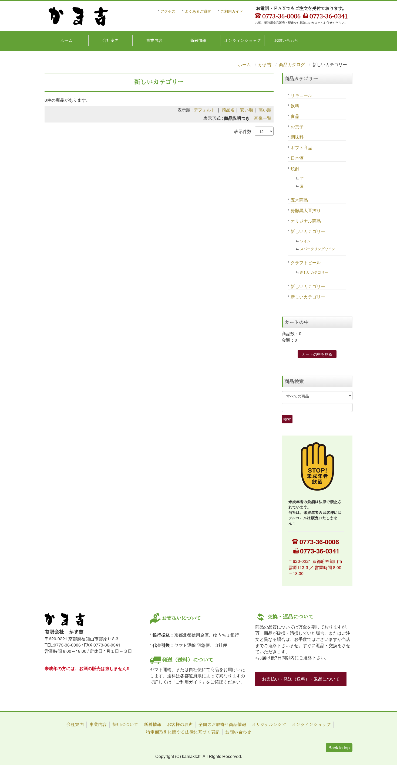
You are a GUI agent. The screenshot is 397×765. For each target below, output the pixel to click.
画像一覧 (262, 118)
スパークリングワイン (317, 248)
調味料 (297, 137)
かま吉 (264, 64)
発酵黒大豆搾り (306, 210)
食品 (295, 116)
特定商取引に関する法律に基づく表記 (183, 732)
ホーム (66, 40)
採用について (125, 724)
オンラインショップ (242, 40)
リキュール (301, 95)
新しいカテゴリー (308, 231)
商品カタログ (292, 64)
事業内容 (154, 40)
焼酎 (295, 168)
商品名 (228, 110)
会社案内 (110, 40)
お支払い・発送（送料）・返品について (301, 679)
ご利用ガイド (231, 11)
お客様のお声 (180, 724)
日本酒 (297, 158)
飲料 (295, 106)
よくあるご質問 (198, 11)
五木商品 (299, 200)
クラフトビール (306, 262)
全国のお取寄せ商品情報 (222, 724)
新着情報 (198, 40)
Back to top (339, 747)
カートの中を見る (317, 354)
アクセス (168, 11)
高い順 (264, 110)
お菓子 (297, 127)
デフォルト (204, 110)
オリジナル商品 (306, 221)
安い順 (246, 110)
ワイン (305, 240)
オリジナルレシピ (269, 724)
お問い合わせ (286, 40)
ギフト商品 (301, 147)
